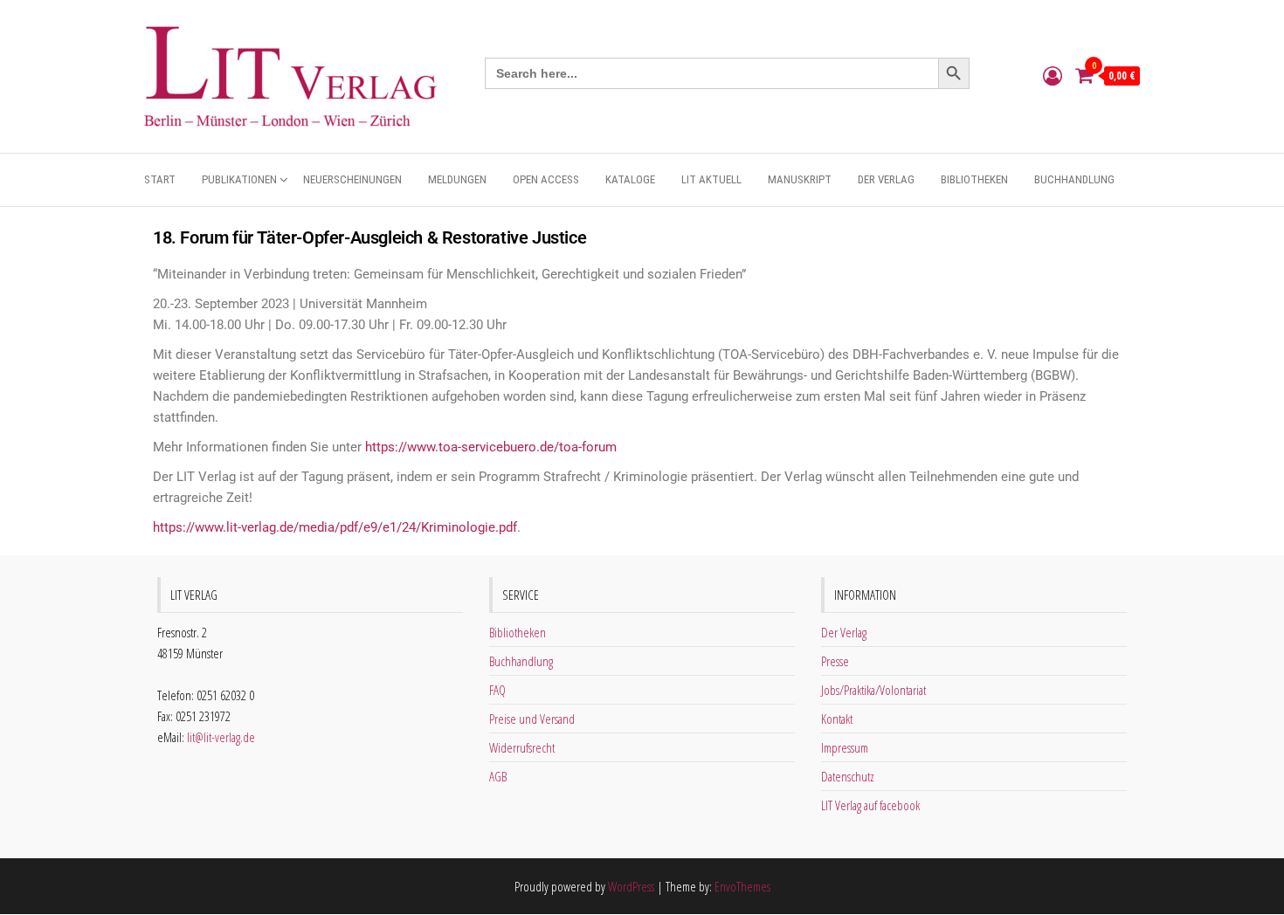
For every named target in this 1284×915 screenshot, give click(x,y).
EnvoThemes (742, 886)
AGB (498, 776)
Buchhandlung (1074, 179)
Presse (835, 661)
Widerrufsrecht (522, 747)
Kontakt (837, 718)
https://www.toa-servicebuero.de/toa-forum (491, 447)
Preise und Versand (532, 718)
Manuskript (800, 179)
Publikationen (239, 179)
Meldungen (457, 179)
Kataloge (630, 179)
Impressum (844, 747)
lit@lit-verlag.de (221, 737)
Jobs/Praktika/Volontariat (873, 689)
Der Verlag (886, 179)
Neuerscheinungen (352, 179)
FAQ (497, 689)
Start (160, 179)
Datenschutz (847, 776)
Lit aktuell (711, 179)
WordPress (631, 886)
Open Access (546, 179)
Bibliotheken (974, 179)
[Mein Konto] (1052, 75)
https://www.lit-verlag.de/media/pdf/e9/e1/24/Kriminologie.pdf (335, 527)
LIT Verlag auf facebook (870, 805)
